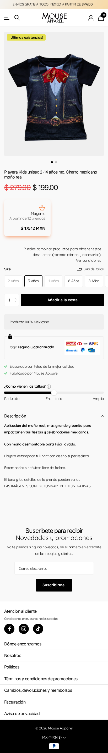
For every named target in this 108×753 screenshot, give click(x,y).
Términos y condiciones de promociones (40, 678)
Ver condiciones (88, 260)
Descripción (15, 416)
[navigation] (52, 162)
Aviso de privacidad (22, 713)
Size (54, 269)
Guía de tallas (93, 269)
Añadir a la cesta (62, 300)
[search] (17, 18)
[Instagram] (24, 629)
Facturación (14, 702)
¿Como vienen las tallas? (25, 386)
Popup (49, 386)
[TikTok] (38, 629)
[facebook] (9, 629)
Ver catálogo (7, 17)
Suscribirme (54, 585)
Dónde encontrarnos (22, 643)
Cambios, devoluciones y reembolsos (38, 690)
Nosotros (12, 655)
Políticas (11, 667)
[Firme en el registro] (91, 18)
